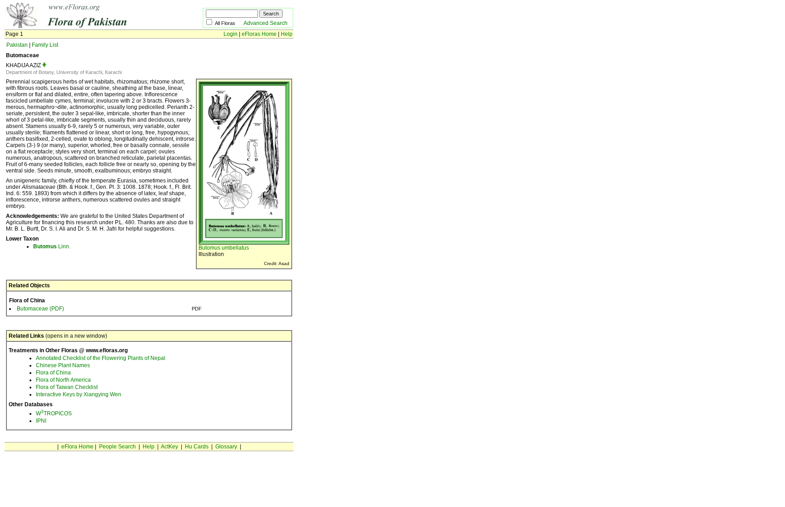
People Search (117, 446)
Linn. (51, 246)
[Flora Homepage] (90, 26)
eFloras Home (259, 34)
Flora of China (53, 372)
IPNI (41, 421)
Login (231, 34)
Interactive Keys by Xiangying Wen (78, 394)
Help (287, 34)
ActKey (169, 446)
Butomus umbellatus (224, 248)
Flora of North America (63, 380)
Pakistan (17, 45)
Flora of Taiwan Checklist (67, 387)
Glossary (226, 446)
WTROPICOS (54, 413)
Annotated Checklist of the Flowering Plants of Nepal (100, 358)
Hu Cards (197, 446)
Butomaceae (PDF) (40, 308)
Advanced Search (265, 23)
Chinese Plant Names (63, 365)
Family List (45, 45)
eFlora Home (77, 446)
